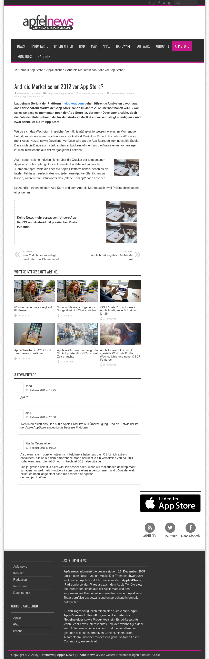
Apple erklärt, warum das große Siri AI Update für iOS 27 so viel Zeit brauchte (77, 353)
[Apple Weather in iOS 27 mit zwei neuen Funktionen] (34, 333)
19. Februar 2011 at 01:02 (41, 447)
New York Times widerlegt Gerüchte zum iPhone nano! (40, 255)
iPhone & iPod (63, 46)
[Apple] (169, 3)
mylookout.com (73, 103)
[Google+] (154, 3)
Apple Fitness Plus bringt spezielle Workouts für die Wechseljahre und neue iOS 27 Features (120, 355)
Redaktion (20, 579)
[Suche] (195, 3)
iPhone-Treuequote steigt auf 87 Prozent (33, 309)
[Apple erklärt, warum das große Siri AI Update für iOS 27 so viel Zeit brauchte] (77, 333)
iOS (41, 96)
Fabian (38, 93)
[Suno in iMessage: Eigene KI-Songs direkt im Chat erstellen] (77, 290)
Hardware (123, 46)
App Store (182, 46)
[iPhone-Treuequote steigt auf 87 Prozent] (34, 290)
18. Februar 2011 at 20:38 (41, 417)
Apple (106, 46)
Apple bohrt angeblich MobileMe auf (112, 255)
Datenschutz (21, 592)
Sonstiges (25, 56)
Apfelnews (20, 566)
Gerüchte (162, 46)
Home (22, 70)
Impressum (21, 586)
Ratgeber (44, 56)
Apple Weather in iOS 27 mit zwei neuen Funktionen (32, 352)
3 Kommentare (117, 93)
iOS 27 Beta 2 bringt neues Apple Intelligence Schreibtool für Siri (119, 310)
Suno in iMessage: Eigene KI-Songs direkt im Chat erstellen (76, 309)
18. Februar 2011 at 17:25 (41, 390)
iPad (82, 46)
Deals (21, 46)
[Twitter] (164, 3)
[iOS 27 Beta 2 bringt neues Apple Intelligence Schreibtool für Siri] (120, 290)
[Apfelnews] (47, 23)
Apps (35, 96)
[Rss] (149, 3)
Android (18, 96)
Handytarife (39, 46)
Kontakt (18, 573)
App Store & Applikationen (47, 70)
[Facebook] (159, 3)
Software (143, 46)
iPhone (17, 631)
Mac (94, 46)
